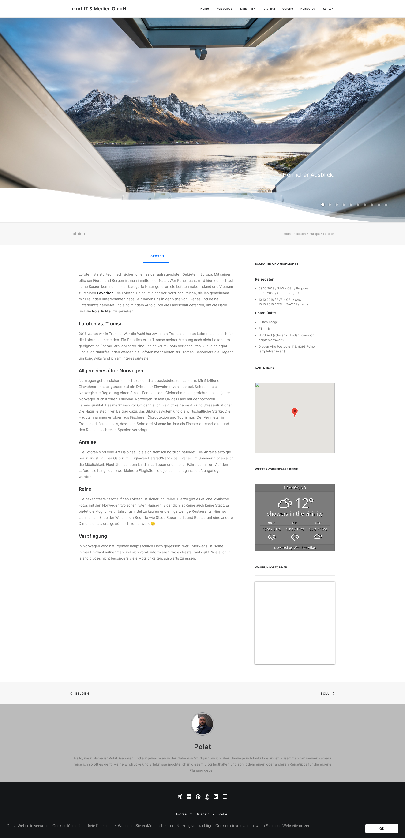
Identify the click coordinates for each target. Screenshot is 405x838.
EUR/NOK (265, 661)
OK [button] (381, 828)
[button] (7, 832)
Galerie (287, 8)
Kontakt (329, 8)
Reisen (301, 234)
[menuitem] (206, 8)
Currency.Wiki (321, 661)
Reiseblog (307, 8)
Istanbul (269, 8)
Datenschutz (205, 814)
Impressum (184, 814)
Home (204, 8)
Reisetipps (225, 8)
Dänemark (247, 8)
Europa (314, 234)
